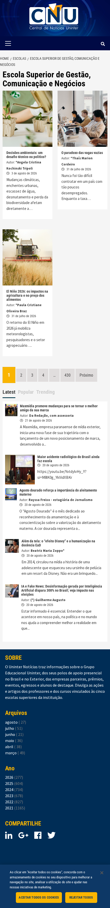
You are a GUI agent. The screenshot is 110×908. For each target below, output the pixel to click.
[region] (55, 886)
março (15, 752)
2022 (14, 801)
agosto (15, 722)
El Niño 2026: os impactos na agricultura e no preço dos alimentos (27, 295)
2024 (14, 789)
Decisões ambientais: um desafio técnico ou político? (26, 155)
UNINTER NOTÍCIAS (54, 33)
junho (14, 734)
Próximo (86, 375)
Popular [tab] (26, 392)
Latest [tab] (9, 392)
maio (14, 740)
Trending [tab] (45, 392)
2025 (14, 783)
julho (14, 728)
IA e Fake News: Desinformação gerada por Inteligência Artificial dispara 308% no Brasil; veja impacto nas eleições (61, 590)
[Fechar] (101, 872)
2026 (14, 777)
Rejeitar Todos (81, 897)
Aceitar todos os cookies (39, 897)
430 (67, 375)
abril (13, 746)
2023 (14, 795)
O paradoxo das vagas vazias (82, 153)
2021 (15, 807)
